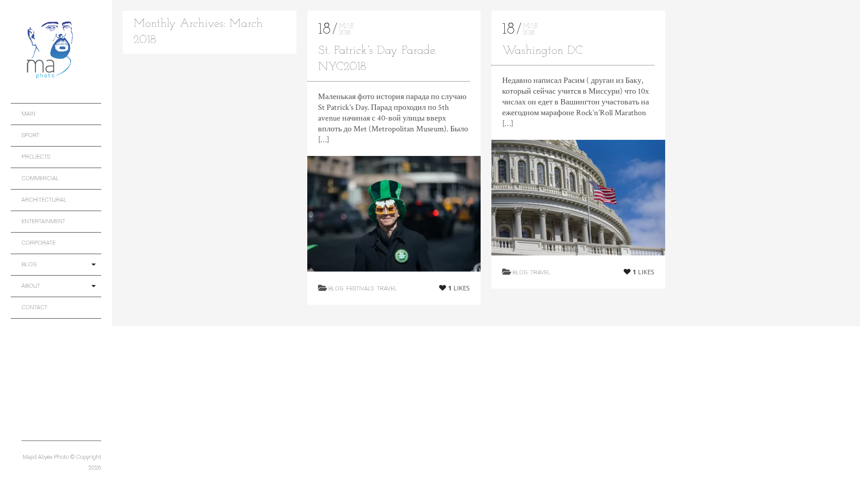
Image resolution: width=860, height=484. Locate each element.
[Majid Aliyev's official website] (61, 52)
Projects (36, 156)
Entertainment (43, 221)
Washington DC (542, 51)
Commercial (40, 178)
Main (28, 113)
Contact (34, 307)
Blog (29, 264)
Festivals (360, 288)
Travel (387, 288)
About (31, 285)
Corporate (39, 242)
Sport (30, 135)
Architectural (44, 199)
